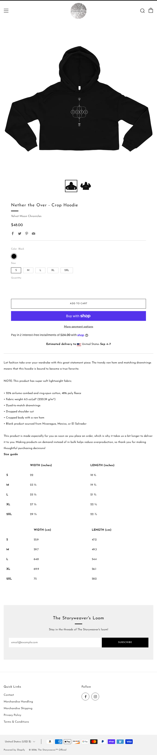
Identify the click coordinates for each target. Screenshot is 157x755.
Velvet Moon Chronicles (26, 216)
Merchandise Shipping (18, 708)
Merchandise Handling (18, 701)
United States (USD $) (18, 742)
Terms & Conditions (16, 721)
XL (53, 270)
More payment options (78, 326)
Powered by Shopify (14, 750)
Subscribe (125, 642)
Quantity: (16, 278)
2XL (66, 270)
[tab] (71, 186)
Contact (9, 695)
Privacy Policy (12, 715)
